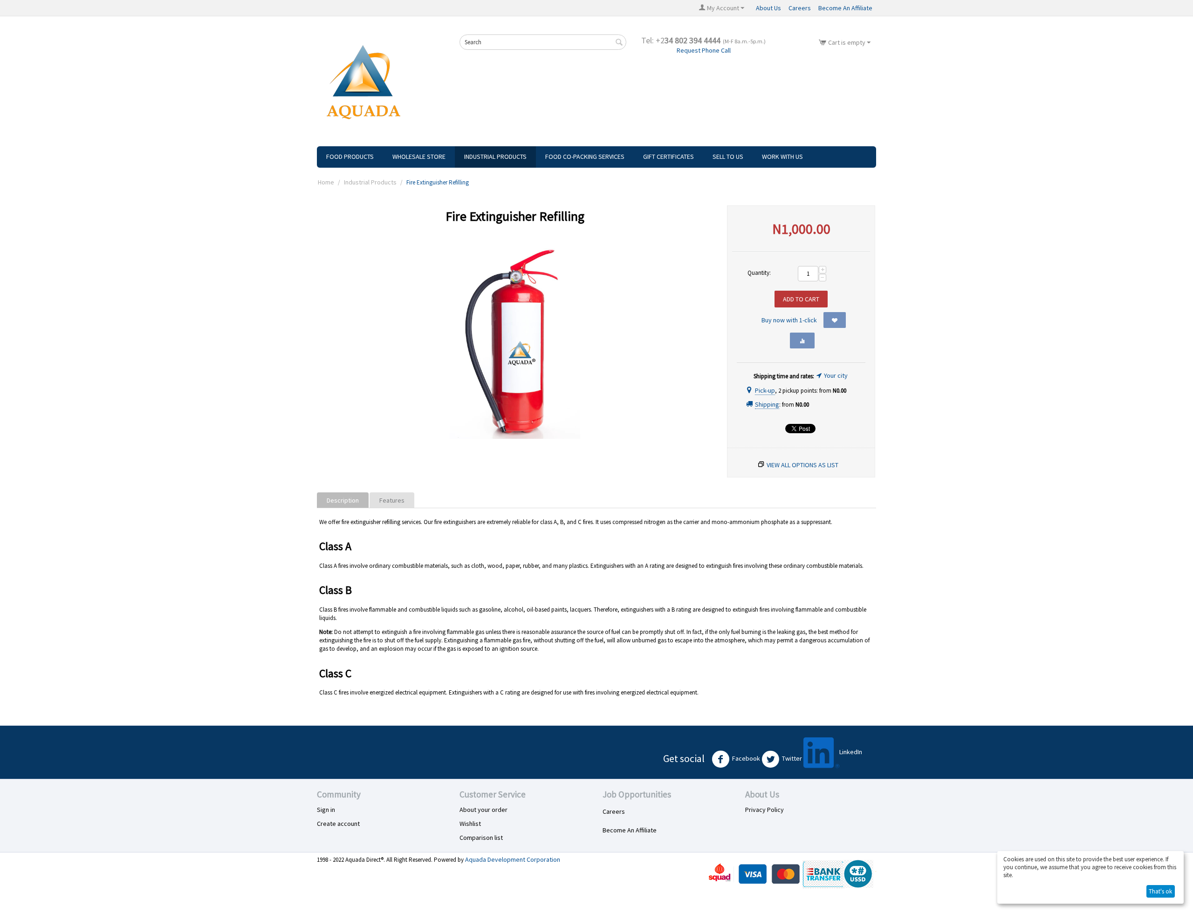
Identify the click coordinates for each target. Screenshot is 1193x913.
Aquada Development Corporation (512, 859)
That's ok (1160, 891)
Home (326, 182)
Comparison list (481, 837)
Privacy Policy (764, 809)
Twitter (792, 758)
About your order (483, 809)
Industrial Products (495, 156)
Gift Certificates (668, 156)
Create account (338, 823)
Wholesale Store (419, 156)
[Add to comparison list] (802, 340)
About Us (768, 8)
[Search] (619, 43)
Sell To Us (728, 156)
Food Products (350, 156)
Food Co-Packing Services (584, 156)
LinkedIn (850, 752)
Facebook (746, 758)
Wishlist (470, 823)
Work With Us (782, 156)
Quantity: (759, 273)
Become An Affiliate (845, 8)
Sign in (326, 809)
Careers (799, 8)
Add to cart (801, 299)
